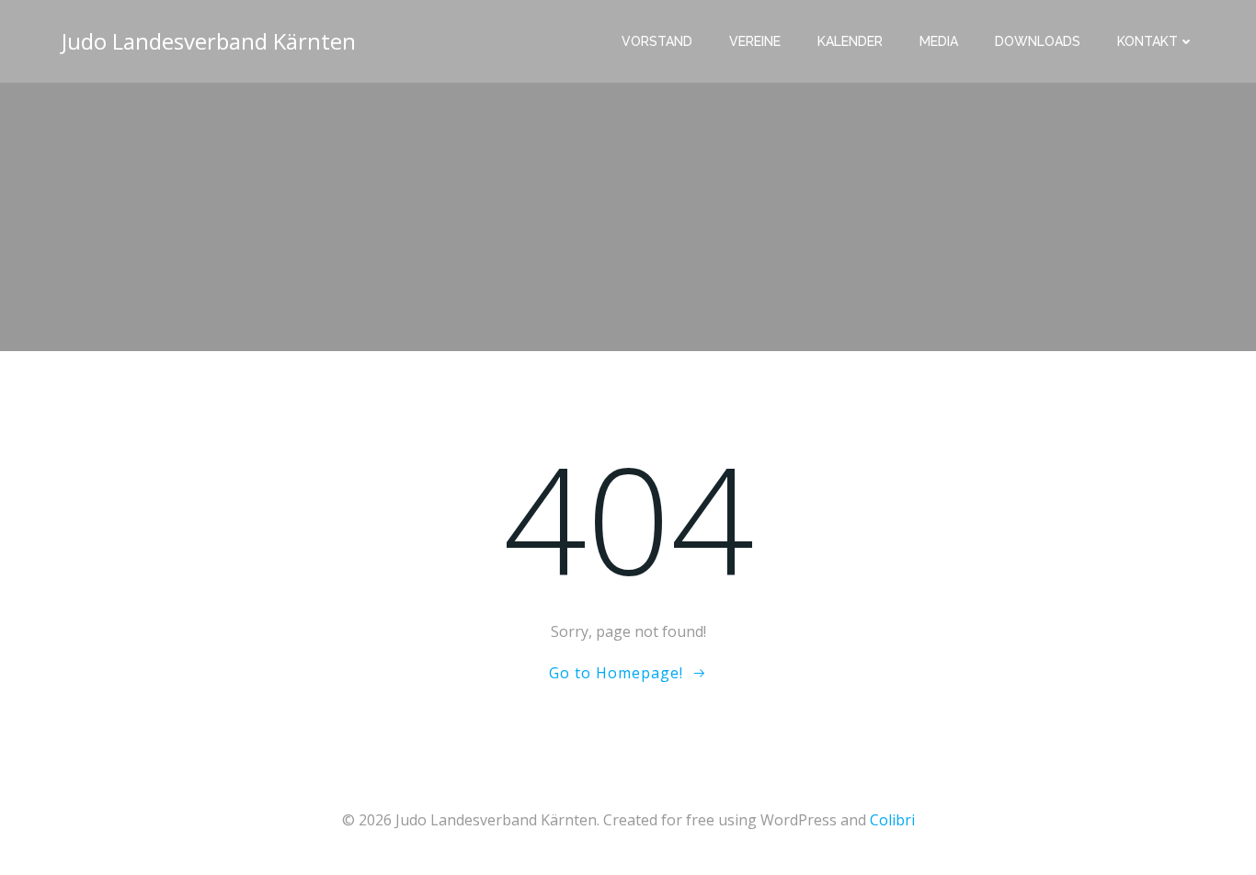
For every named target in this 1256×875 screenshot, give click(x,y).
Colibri (892, 820)
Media (938, 41)
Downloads (1037, 41)
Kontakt (1147, 41)
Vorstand (657, 41)
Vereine (755, 41)
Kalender (850, 41)
